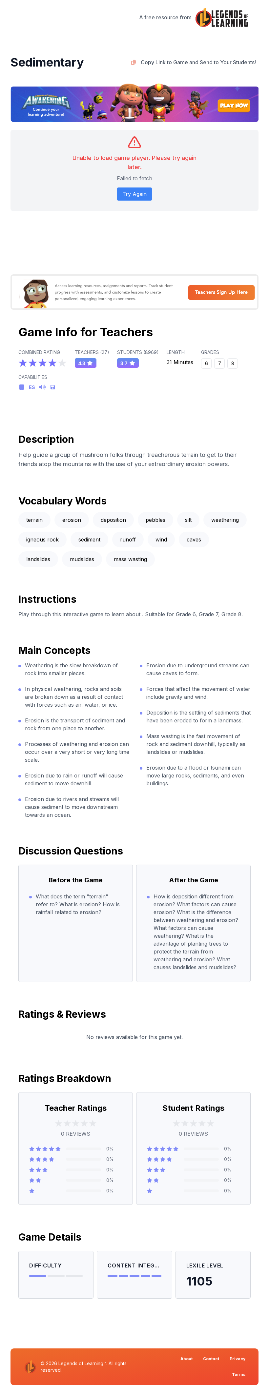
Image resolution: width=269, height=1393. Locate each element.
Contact (211, 1358)
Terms (238, 1374)
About (186, 1358)
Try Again (134, 194)
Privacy (237, 1358)
